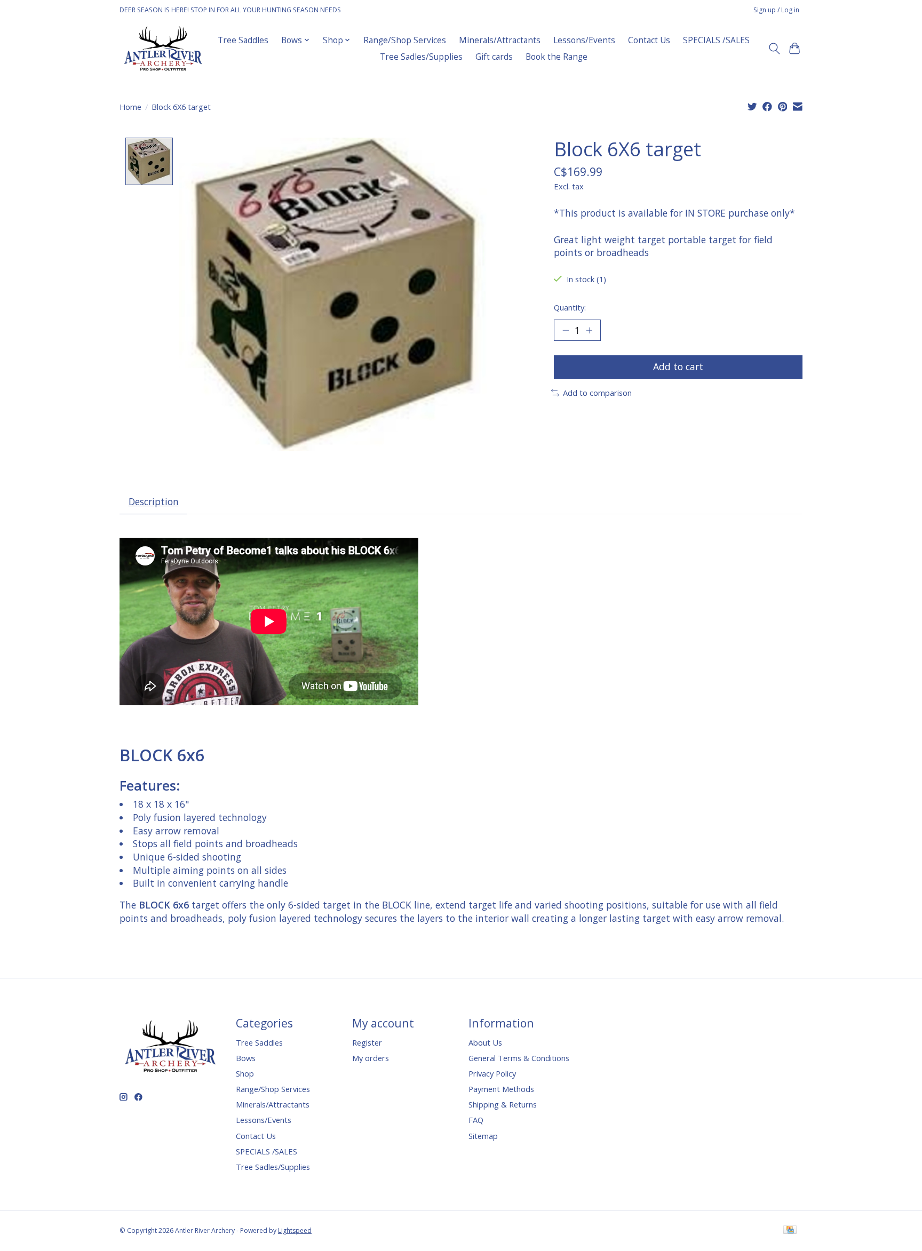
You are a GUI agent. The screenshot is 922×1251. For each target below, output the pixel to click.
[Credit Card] (790, 1230)
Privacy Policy (492, 1073)
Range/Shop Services (404, 40)
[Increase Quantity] (589, 330)
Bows (246, 1058)
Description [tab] (154, 501)
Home (130, 106)
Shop (245, 1073)
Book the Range (556, 56)
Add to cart (678, 366)
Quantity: (570, 307)
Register (367, 1042)
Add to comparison (597, 392)
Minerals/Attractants (500, 40)
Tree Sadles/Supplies (421, 56)
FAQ (475, 1119)
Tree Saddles (243, 40)
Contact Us (649, 40)
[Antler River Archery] (163, 48)
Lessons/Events (584, 40)
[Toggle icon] (774, 48)
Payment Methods (501, 1088)
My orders (370, 1058)
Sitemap (483, 1135)
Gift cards (494, 56)
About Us (485, 1042)
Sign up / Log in (776, 9)
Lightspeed (295, 1230)
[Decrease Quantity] (565, 330)
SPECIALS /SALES (716, 40)
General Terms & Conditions (518, 1058)
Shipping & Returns (502, 1104)
